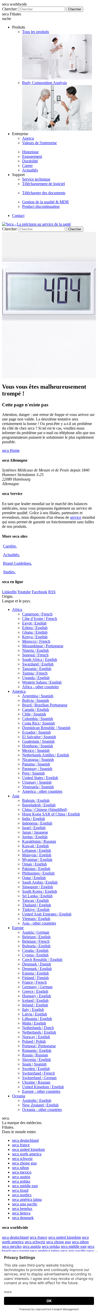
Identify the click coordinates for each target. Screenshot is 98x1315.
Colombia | (37, 718)
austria (21, 1177)
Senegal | (35, 655)
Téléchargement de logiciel (43, 184)
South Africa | (39, 659)
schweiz (22, 1158)
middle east (25, 1186)
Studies (9, 572)
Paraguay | (37, 768)
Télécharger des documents (43, 193)
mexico (21, 1172)
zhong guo (24, 1163)
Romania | (36, 1050)
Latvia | (34, 1014)
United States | (40, 778)
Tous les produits (35, 32)
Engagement (32, 156)
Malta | (34, 1023)
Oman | (34, 864)
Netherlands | (38, 1028)
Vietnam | (36, 918)
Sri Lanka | (37, 896)
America (19, 691)
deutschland (25, 1140)
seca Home (11, 450)
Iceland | (35, 1000)
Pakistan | (36, 868)
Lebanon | (36, 850)
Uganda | (36, 678)
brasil (20, 1190)
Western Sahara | (42, 682)
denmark (23, 1217)
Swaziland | (38, 664)
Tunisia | (34, 673)
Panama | (36, 764)
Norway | (36, 1037)
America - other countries (42, 791)
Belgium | (36, 937)
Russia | (35, 1055)
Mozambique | (42, 646)
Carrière (10, 546)
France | (34, 982)
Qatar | (34, 878)
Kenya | (34, 637)
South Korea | (39, 891)
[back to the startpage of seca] (36, 224)
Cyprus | (35, 955)
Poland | (34, 1041)
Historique (30, 152)
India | (33, 818)
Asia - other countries (39, 923)
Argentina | (37, 696)
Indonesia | (37, 823)
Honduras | (37, 746)
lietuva (21, 1213)
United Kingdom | (43, 1087)
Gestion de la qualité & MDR (45, 202)
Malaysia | (36, 855)
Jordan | (34, 837)
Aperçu (28, 138)
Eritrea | (34, 628)
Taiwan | (35, 900)
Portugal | (39, 1046)
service (75, 517)
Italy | (33, 1009)
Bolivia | (35, 700)
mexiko (12, 1246)
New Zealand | (40, 1105)
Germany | (37, 987)
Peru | (33, 773)
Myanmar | (37, 859)
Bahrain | (36, 800)
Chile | (34, 714)
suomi (20, 1251)
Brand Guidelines (17, 563)
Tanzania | (36, 668)
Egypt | (34, 623)
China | (44, 809)
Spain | (34, 1064)
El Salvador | (39, 737)
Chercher (74, 9)
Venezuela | (38, 787)
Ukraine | (36, 1082)
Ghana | (34, 632)
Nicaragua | (38, 759)
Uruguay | (37, 782)
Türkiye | (36, 909)
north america (26, 1154)
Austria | (35, 932)
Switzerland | (38, 1073)
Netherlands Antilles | (45, 755)
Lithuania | (37, 1018)
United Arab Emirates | (46, 914)
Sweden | (36, 1068)
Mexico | (36, 750)
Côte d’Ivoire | (39, 618)
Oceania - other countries (42, 1109)
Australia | (36, 1100)
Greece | (35, 991)
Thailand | (36, 905)
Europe (18, 928)
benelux (22, 1208)
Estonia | (35, 973)
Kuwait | (35, 846)
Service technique (36, 179)
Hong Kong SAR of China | (51, 814)
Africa (17, 609)
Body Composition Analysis (44, 83)
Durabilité (30, 161)
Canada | (35, 709)
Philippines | (38, 873)
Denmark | (36, 964)
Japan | (35, 832)
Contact (18, 215)
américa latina (27, 1199)
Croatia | (35, 950)
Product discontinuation (41, 206)
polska (21, 1181)
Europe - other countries (41, 1091)
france (21, 1145)
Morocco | (36, 641)
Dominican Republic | (46, 728)
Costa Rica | (38, 723)
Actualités (30, 170)
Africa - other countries (40, 687)
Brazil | (44, 705)
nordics (21, 1195)
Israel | (33, 828)
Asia (15, 796)
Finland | (35, 978)
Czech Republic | (42, 959)
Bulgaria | (36, 946)
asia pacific (24, 1204)
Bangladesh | (39, 805)
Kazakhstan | (39, 841)
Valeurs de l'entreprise (39, 143)
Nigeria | (35, 650)
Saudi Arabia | (40, 882)
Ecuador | (36, 732)
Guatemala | (38, 741)
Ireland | (35, 1005)
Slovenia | (36, 1059)
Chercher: (10, 9)
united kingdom (28, 1149)
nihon (20, 1167)
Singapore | (37, 887)
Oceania (18, 1096)
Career (27, 165)
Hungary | (36, 996)
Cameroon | (37, 614)
